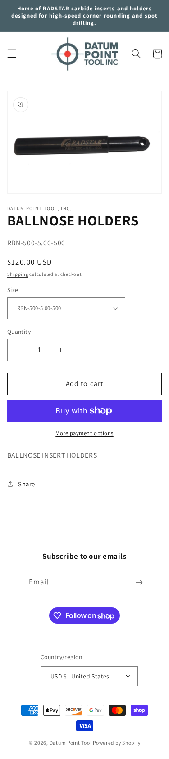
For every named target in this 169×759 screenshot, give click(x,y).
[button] (11, 54)
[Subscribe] (139, 582)
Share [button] (26, 484)
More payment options (84, 433)
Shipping (17, 274)
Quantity (19, 332)
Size (12, 290)
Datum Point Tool (71, 742)
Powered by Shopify (116, 742)
